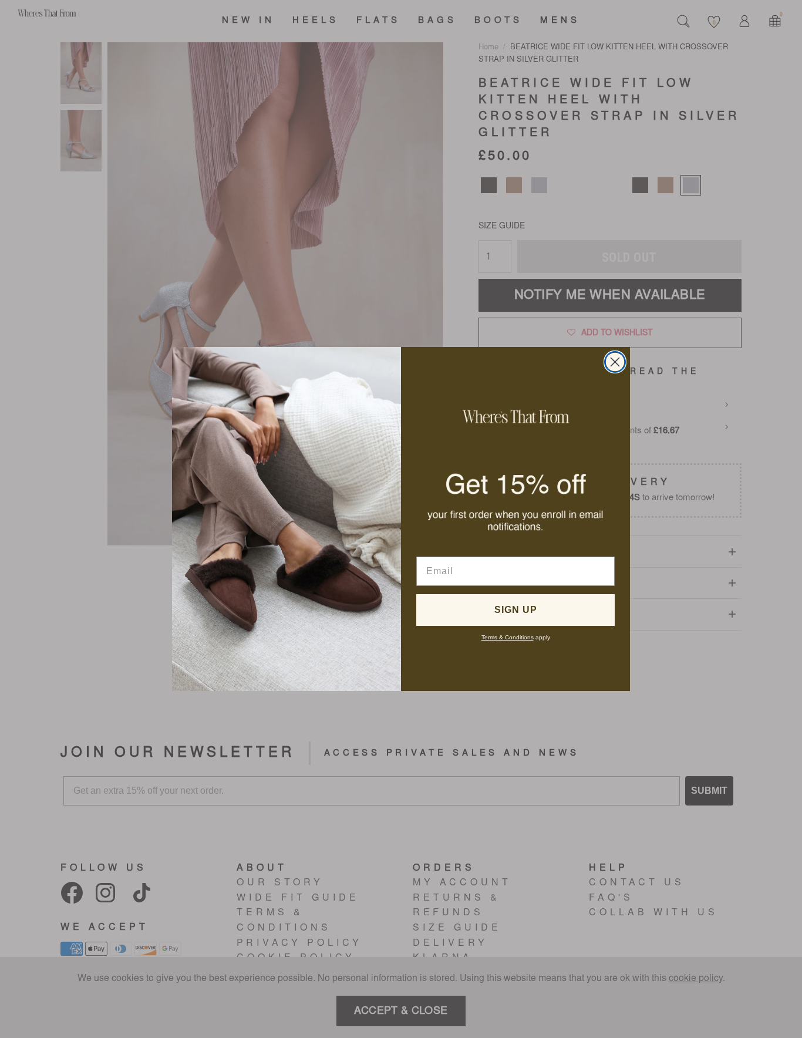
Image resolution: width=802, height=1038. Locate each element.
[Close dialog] (615, 362)
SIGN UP (515, 610)
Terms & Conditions (507, 637)
